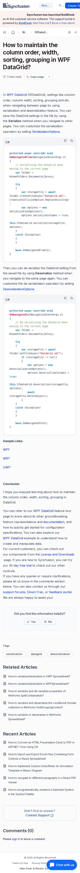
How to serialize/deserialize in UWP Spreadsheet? (39, 676)
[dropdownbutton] (49, 77)
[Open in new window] (32, 510)
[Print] (70, 32)
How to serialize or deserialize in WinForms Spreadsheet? (34, 717)
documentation (53, 522)
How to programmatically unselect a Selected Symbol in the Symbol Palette (41, 792)
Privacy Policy (40, 863)
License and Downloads (57, 554)
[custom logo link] (16, 5)
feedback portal (60, 592)
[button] (31, 622)
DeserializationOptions (18, 289)
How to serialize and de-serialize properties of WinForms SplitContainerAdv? (37, 693)
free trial (26, 565)
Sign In (16, 839)
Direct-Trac (35, 592)
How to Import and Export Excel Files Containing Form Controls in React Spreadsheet (41, 756)
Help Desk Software (32, 868)
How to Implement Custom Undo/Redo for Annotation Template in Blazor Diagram (40, 768)
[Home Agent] (13, 32)
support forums (14, 592)
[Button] (48, 622)
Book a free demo (63, 23)
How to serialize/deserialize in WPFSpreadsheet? (38, 683)
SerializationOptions (46, 131)
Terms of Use (20, 863)
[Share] (75, 32)
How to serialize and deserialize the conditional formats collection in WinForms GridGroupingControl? (42, 705)
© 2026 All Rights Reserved (40, 857)
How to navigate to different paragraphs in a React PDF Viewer (42, 780)
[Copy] (71, 141)
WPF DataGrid (43, 511)
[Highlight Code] (64, 141)
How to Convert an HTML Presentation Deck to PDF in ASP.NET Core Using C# (41, 744)
